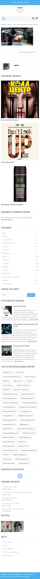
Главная (4, 24)
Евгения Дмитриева (27, 420)
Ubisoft (6, 390)
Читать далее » (34, 320)
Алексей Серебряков (10, 403)
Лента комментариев (10, 552)
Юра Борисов (24, 463)
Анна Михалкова (9, 407)
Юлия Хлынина (8, 463)
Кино (4, 257)
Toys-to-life (7, 385)
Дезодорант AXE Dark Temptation (12, 204)
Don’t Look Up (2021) (7, 162)
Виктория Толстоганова (27, 407)
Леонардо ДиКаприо (10, 433)
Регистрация (7, 542)
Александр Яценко (27, 398)
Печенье (22, 442)
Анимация (6, 260)
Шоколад (7, 459)
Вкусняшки (6, 273)
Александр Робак (9, 398)
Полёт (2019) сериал (19, 306)
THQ (29, 381)
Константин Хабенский (25, 429)
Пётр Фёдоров (8, 446)
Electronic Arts (30, 377)
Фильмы (6, 267)
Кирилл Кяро (8, 429)
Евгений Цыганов (9, 420)
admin (16, 65)
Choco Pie (19, 372)
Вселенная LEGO (9, 411)
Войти (5, 545)
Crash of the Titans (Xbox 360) (13, 509)
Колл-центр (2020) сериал (9, 120)
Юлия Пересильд (22, 459)
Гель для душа (25, 411)
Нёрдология (7, 253)
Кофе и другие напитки (11, 277)
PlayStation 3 (7, 240)
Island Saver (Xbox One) (11, 503)
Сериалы (6, 263)
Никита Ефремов (25, 437)
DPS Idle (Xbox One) (10, 487)
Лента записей (8, 549)
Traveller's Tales (22, 385)
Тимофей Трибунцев (28, 450)
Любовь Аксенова (28, 433)
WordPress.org (8, 555)
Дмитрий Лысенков (26, 416)
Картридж (23, 424)
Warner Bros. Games (20, 390)
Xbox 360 (16, 24)
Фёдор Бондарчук (19, 455)
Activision (7, 372)
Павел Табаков (8, 442)
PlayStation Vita (8, 243)
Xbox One (6, 250)
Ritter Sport (18, 381)
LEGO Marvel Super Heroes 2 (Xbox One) (17, 492)
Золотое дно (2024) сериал (21, 346)
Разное (5, 270)
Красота (6, 280)
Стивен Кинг (23, 446)
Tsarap (20, 8)
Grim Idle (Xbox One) (10, 498)
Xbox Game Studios (10, 394)
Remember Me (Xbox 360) (28, 24)
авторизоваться (6, 220)
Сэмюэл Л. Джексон (10, 450)
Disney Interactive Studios (12, 377)
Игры (10, 24)
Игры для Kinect (9, 424)
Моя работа (7, 284)
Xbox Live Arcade (27, 394)
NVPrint (6, 381)
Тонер (6, 455)
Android (5, 236)
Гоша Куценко (8, 416)
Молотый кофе (9, 437)
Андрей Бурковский (29, 403)
